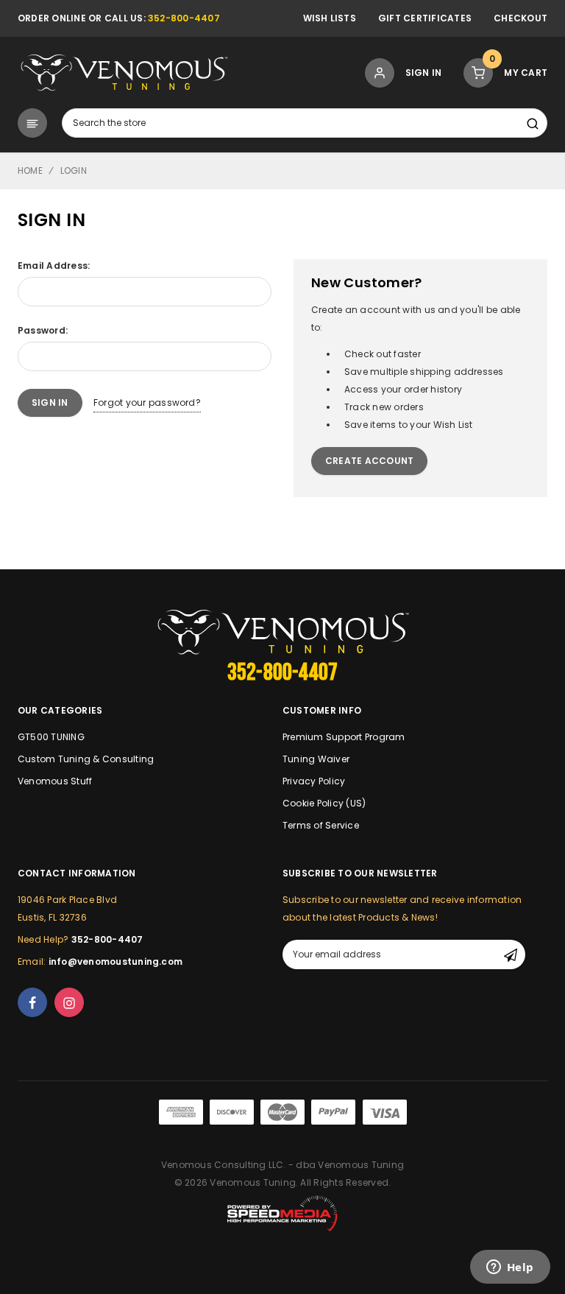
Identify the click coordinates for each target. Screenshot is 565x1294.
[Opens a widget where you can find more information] (509, 1268)
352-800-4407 (184, 18)
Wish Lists (329, 18)
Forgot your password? (147, 402)
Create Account (369, 460)
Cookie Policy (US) (324, 803)
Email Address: (54, 265)
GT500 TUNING (51, 737)
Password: (43, 330)
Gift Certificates (425, 18)
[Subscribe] (510, 954)
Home (30, 170)
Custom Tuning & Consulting (86, 759)
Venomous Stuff (55, 781)
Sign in (423, 72)
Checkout (520, 18)
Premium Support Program (343, 737)
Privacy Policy (313, 781)
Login (73, 170)
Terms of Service (320, 825)
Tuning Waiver (315, 759)
